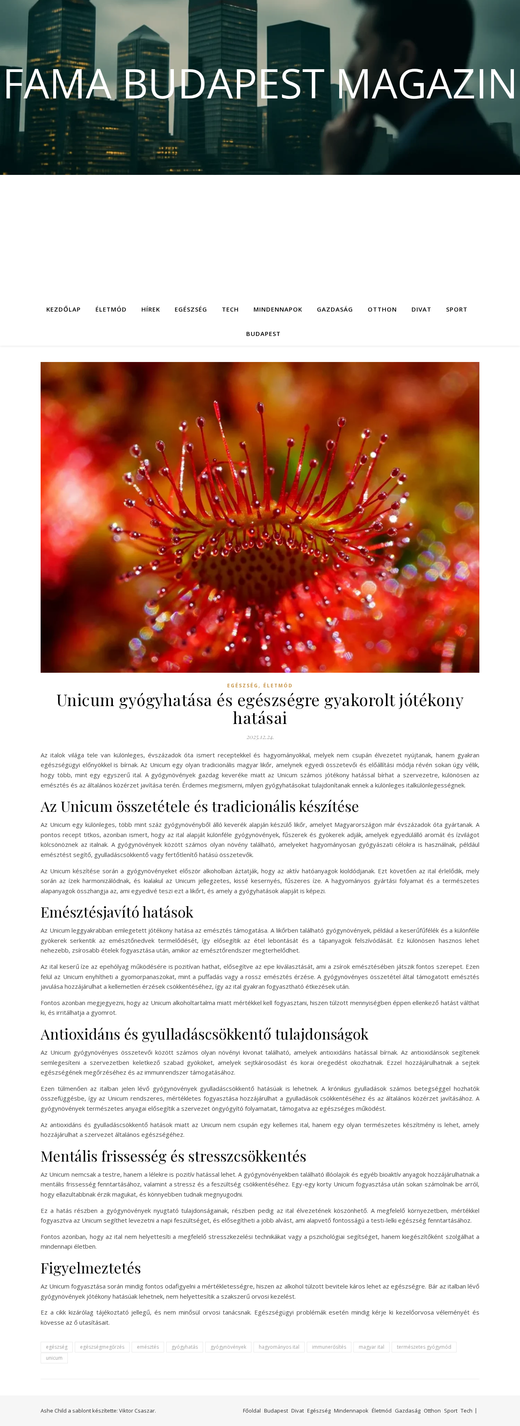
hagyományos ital (279, 1346)
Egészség (191, 309)
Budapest (263, 333)
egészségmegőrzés (102, 1346)
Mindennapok (278, 309)
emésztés (148, 1346)
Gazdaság (335, 309)
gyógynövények (228, 1346)
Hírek (150, 309)
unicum (54, 1357)
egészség (56, 1346)
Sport (457, 309)
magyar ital (371, 1346)
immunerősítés (329, 1346)
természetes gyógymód (424, 1346)
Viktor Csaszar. (137, 1410)
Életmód (111, 309)
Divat (421, 309)
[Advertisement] (260, 236)
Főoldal (252, 1410)
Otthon (382, 309)
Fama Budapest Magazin (260, 82)
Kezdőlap (63, 309)
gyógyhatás (184, 1346)
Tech (230, 309)
